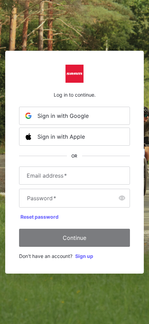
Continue (74, 237)
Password (41, 198)
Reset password (39, 217)
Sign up (84, 256)
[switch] (122, 198)
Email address (47, 175)
